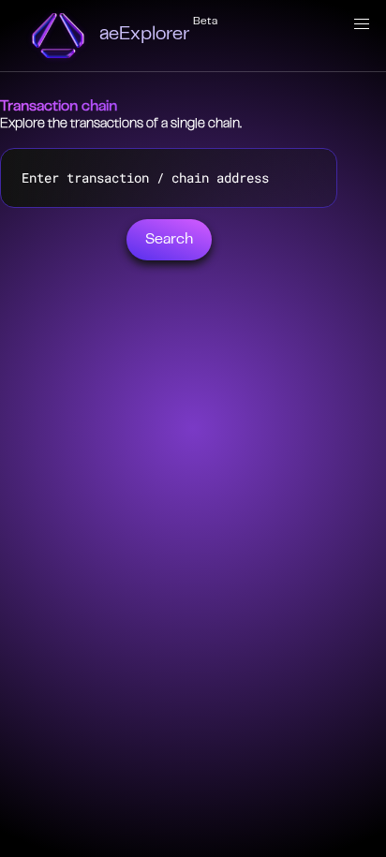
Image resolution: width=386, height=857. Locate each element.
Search (169, 239)
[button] (361, 24)
